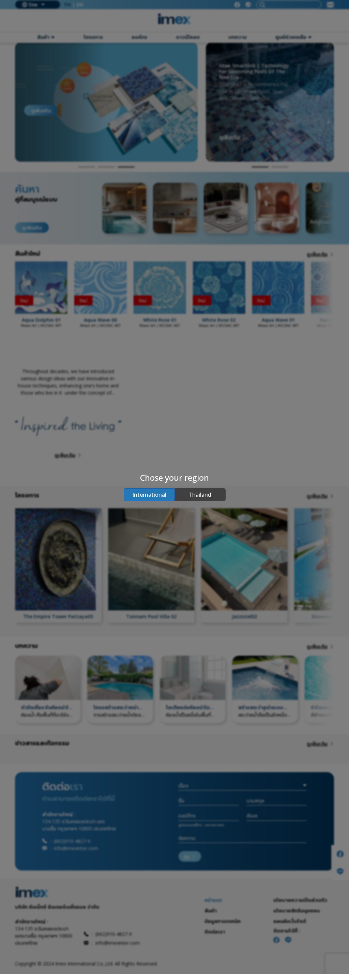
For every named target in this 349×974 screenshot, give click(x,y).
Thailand (199, 494)
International (149, 494)
